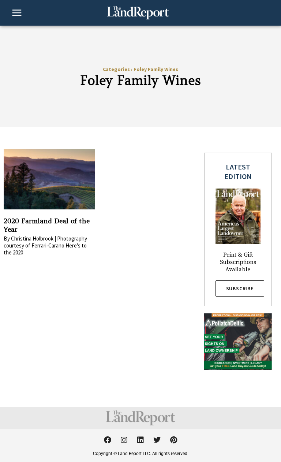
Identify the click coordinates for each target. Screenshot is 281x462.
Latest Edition (238, 171)
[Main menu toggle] (16, 12)
